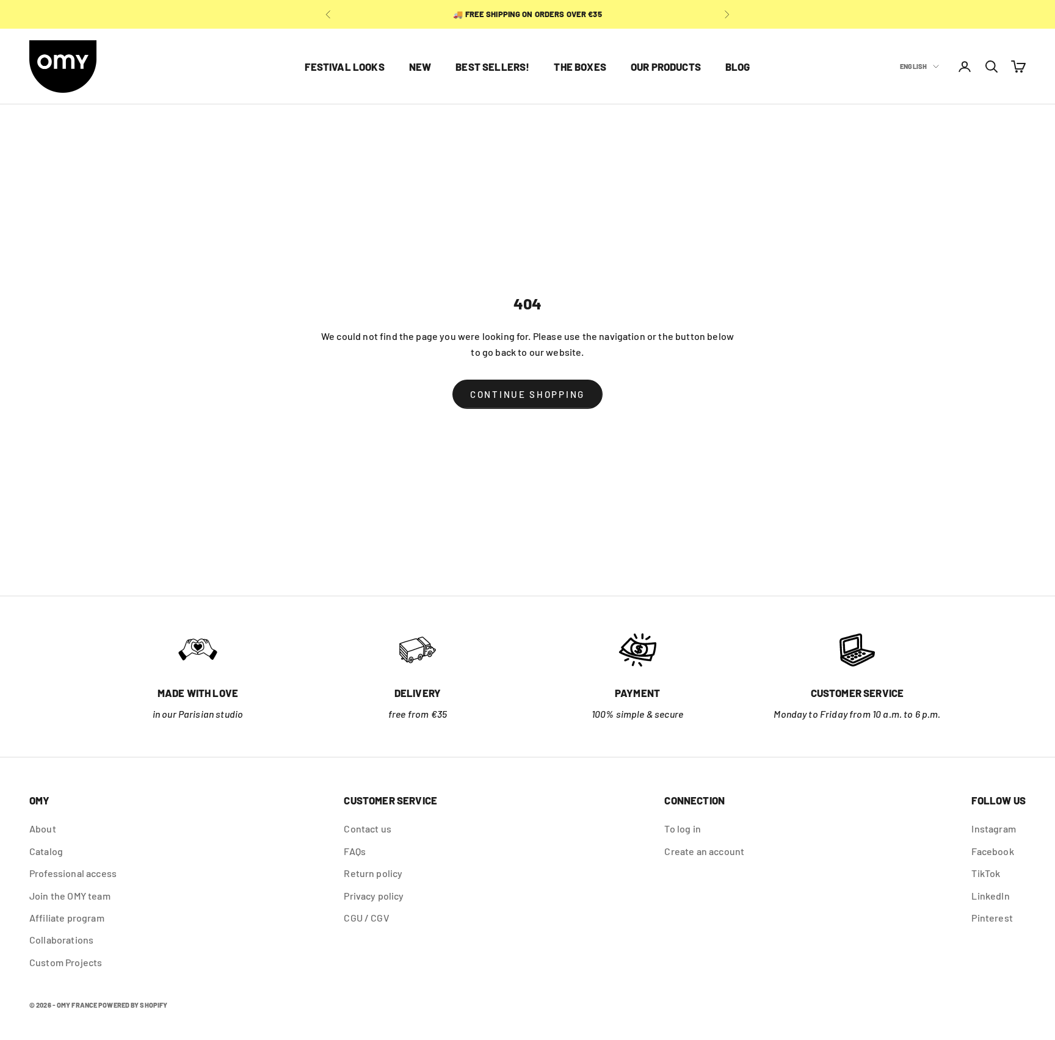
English (913, 66)
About (42, 828)
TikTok (985, 873)
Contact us (367, 828)
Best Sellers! (492, 66)
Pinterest (991, 917)
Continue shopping (527, 394)
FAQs (355, 851)
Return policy (373, 873)
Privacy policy (374, 895)
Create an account (704, 851)
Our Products (666, 66)
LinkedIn (990, 895)
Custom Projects (65, 962)
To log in (682, 828)
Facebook (992, 851)
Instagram (993, 828)
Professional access (73, 873)
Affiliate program (66, 917)
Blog (737, 66)
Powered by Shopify (132, 1005)
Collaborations (61, 939)
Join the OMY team (70, 895)
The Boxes (580, 66)
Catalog (46, 851)
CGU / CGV (366, 917)
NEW (420, 66)
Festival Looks (344, 66)
